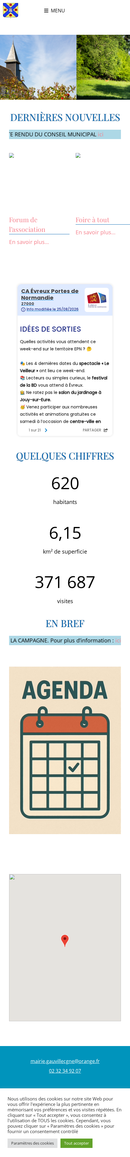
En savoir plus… (29, 241)
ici (83, 134)
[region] (65, 67)
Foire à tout (92, 219)
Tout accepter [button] (76, 1143)
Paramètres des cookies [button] (32, 1143)
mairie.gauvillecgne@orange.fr (65, 1061)
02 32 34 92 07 (65, 1071)
